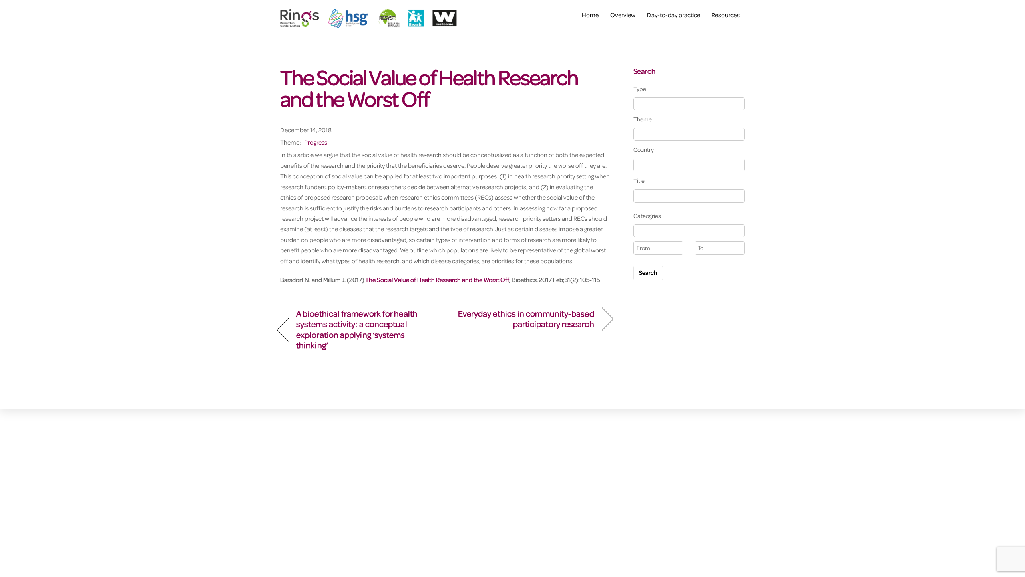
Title (639, 180)
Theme (642, 119)
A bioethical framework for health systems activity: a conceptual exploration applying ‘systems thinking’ (357, 329)
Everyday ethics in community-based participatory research (524, 318)
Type (639, 89)
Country (643, 149)
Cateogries (647, 216)
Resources (725, 14)
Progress (315, 142)
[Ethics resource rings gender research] (370, 24)
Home (590, 14)
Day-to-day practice (673, 14)
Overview (622, 14)
